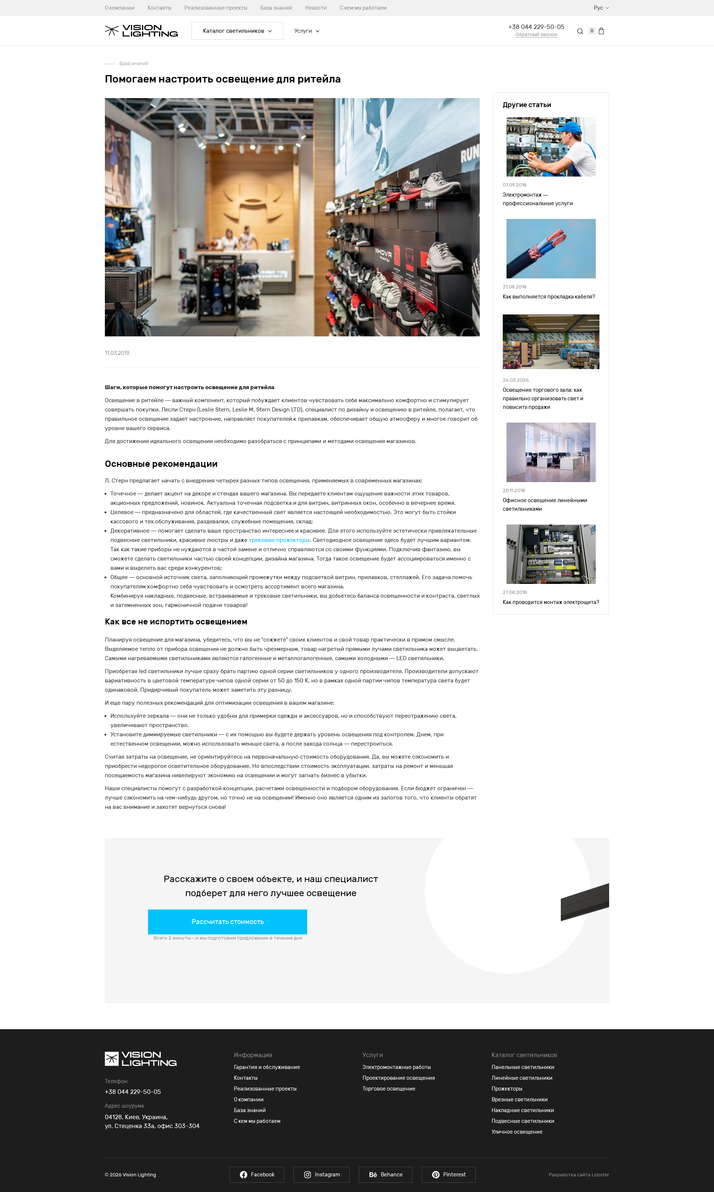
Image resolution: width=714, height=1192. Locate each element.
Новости (316, 8)
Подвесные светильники (523, 1121)
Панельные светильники (523, 1067)
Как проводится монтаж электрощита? (551, 602)
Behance (392, 1175)
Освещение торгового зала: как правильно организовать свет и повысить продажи (543, 398)
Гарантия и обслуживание (267, 1067)
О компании (120, 8)
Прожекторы (507, 1089)
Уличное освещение (517, 1132)
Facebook (262, 1175)
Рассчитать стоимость (228, 922)
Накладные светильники (523, 1110)
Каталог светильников (233, 31)
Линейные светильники (522, 1078)
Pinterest (454, 1175)
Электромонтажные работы (397, 1067)
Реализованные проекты (215, 8)
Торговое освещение (389, 1089)
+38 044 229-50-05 (536, 26)
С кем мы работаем (363, 8)
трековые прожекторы (279, 540)
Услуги (303, 31)
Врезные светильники (520, 1099)
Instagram (327, 1175)
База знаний (276, 8)
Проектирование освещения (399, 1078)
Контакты (159, 8)
